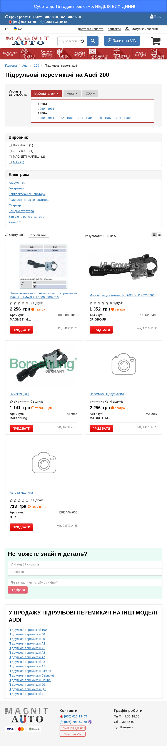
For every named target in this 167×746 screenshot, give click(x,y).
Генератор (16, 188)
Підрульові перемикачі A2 (27, 648)
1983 (70, 118)
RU (7, 28)
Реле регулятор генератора (28, 199)
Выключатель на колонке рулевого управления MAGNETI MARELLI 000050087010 (43, 295)
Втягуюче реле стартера (26, 216)
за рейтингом (37, 235)
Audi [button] (71, 93)
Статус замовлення (144, 29)
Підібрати (18, 590)
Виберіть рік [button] (45, 93)
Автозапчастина (21, 492)
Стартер (15, 205)
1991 (50, 108)
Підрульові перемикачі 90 (27, 639)
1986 (98, 118)
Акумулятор (17, 182)
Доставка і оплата (91, 29)
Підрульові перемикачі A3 (27, 652)
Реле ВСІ (15, 222)
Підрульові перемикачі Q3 (27, 684)
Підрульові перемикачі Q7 (27, 689)
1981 (50, 118)
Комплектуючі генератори (27, 194)
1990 (41, 108)
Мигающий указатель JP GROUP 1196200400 (122, 295)
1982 (60, 118)
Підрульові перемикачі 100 (28, 629)
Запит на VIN (124, 41)
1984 (79, 118)
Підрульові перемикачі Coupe (30, 680)
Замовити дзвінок (73, 728)
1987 (108, 118)
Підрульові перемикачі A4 (27, 657)
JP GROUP (23, 151)
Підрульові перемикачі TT (27, 693)
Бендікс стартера (21, 211)
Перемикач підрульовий (107, 394)
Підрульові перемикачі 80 (27, 634)
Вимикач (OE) (19, 394)
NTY (18, 162)
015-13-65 (75, 716)
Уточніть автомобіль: (18, 92)
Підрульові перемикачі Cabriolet (31, 675)
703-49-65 (76, 722)
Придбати (21, 330)
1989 (127, 118)
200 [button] (89, 93)
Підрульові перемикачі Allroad (30, 671)
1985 (89, 118)
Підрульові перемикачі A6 (27, 661)
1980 (41, 118)
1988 (117, 118)
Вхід (157, 16)
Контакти (114, 29)
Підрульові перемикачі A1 (27, 643)
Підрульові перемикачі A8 (27, 666)
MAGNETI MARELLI (29, 156)
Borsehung (23, 145)
